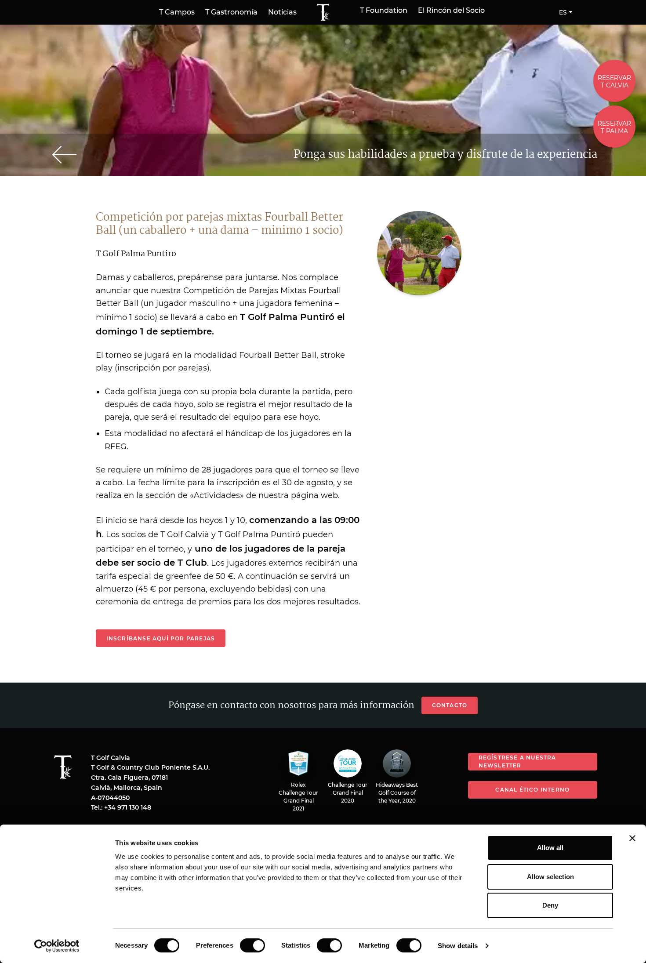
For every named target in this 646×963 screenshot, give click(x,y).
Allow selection (550, 876)
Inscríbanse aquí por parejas (160, 638)
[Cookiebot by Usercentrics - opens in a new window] (56, 945)
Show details (458, 945)
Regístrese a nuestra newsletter (517, 761)
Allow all (550, 847)
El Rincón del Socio (451, 10)
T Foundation (383, 10)
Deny (550, 905)
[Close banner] (632, 838)
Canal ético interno (532, 789)
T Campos (177, 12)
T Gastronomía (231, 12)
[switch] (252, 945)
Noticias (282, 12)
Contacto (450, 705)
